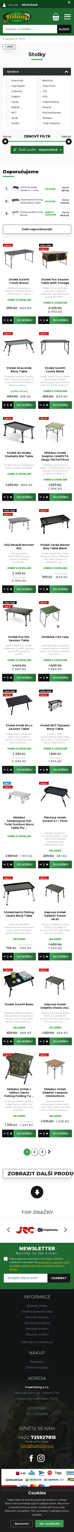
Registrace (37, 1361)
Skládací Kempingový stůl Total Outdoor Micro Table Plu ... (19, 823)
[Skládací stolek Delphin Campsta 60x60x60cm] (55, 1069)
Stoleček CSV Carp (55, 637)
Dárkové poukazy (37, 1367)
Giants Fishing (51, 101)
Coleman (16, 91)
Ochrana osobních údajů (37, 1311)
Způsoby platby (37, 1306)
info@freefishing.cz (37, 1446)
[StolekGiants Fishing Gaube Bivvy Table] (19, 892)
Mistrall (15, 107)
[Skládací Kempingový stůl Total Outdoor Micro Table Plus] (19, 797)
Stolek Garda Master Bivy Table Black (55, 546)
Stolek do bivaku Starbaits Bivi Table (19, 454)
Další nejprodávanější (37, 229)
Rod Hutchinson (52, 112)
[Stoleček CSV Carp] (55, 616)
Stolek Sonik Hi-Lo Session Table (19, 727)
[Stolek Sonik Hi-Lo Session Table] (19, 705)
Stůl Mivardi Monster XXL (19, 546)
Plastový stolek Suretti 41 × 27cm (55, 819)
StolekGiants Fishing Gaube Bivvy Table (19, 914)
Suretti (15, 123)
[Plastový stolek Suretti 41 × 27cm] (55, 797)
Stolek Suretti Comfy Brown (19, 281)
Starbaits (47, 118)
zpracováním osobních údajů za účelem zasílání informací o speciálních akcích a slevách (39, 1265)
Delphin (15, 96)
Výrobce (13, 71)
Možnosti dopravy (37, 1317)
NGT (14, 112)
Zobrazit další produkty (39, 1174)
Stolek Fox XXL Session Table (19, 638)
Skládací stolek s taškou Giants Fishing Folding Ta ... (19, 1092)
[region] (37, 37)
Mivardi (47, 107)
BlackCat (48, 80)
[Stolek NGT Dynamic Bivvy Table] (55, 705)
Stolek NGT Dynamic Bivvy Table (55, 727)
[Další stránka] (49, 1152)
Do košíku (24, 320)
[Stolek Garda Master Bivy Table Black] (55, 524)
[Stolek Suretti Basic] (19, 984)
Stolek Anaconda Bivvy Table (18, 369)
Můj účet (13, 4)
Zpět (10, 46)
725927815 (37, 1437)
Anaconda (17, 80)
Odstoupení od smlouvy (37, 1342)
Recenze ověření (37, 1334)
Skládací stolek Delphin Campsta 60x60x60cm (55, 1092)
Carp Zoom (49, 85)
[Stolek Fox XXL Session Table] (19, 616)
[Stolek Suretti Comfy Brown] (19, 259)
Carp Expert (18, 85)
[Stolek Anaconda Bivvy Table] (19, 347)
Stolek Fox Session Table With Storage (55, 281)
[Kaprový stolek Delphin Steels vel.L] (55, 984)
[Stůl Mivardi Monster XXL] (19, 524)
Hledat (64, 29)
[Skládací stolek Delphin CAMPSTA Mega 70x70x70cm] (55, 432)
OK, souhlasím (49, 1523)
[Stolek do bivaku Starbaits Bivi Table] (19, 432)
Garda (14, 101)
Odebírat (59, 1278)
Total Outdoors (51, 123)
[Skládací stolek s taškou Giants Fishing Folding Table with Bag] (19, 1069)
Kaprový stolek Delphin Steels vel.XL (55, 916)
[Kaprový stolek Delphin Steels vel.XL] (55, 892)
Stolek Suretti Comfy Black (55, 369)
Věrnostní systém (37, 1328)
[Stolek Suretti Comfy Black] (55, 347)
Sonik (14, 118)
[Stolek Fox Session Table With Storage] (55, 259)
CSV (45, 91)
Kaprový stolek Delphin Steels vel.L (55, 1006)
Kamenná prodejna (37, 1323)
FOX (45, 96)
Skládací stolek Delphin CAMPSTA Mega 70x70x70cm (55, 456)
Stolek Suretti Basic (19, 1004)
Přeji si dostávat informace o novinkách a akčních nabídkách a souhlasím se (39, 1263)
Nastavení (22, 1523)
